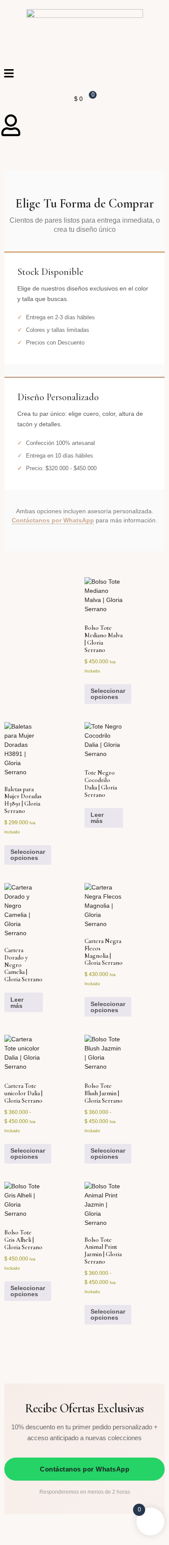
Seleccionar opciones (108, 693)
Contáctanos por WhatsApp (53, 520)
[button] (84, 74)
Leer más (97, 817)
